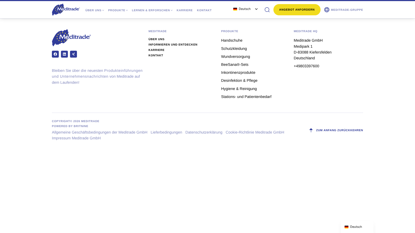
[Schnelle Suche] (267, 9)
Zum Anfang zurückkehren (339, 130)
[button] (343, 10)
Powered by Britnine (70, 126)
